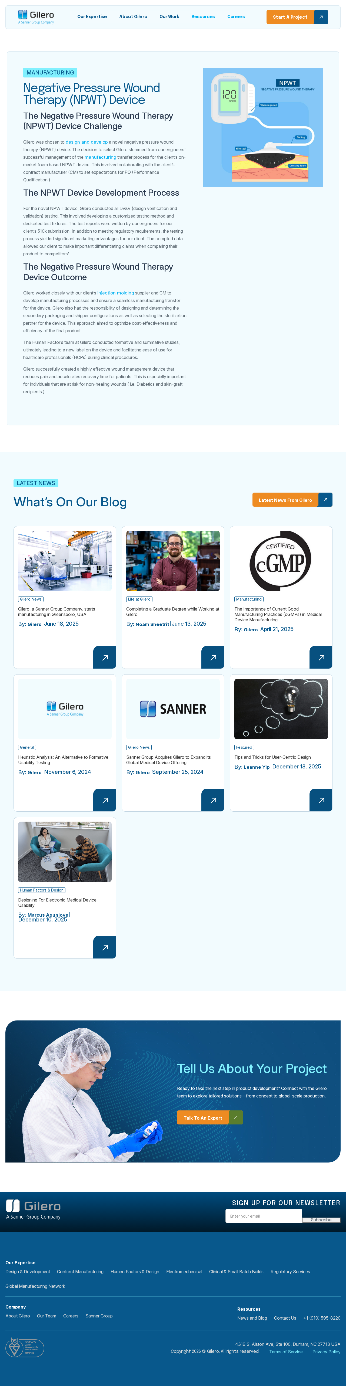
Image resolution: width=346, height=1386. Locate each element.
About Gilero (133, 17)
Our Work (169, 17)
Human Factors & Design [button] (135, 1271)
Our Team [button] (46, 1316)
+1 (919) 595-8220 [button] (322, 1318)
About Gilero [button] (17, 1316)
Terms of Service (286, 1351)
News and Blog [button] (252, 1318)
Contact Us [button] (285, 1318)
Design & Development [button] (27, 1271)
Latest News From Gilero (285, 500)
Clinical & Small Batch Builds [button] (236, 1271)
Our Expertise (92, 17)
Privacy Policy (326, 1351)
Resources (203, 17)
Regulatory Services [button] (290, 1271)
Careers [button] (70, 1316)
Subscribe (321, 1220)
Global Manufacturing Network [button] (35, 1286)
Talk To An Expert (203, 1118)
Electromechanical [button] (184, 1271)
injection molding (115, 293)
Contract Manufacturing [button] (80, 1271)
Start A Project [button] (290, 17)
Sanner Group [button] (99, 1316)
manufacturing (100, 157)
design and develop (87, 142)
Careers (236, 17)
